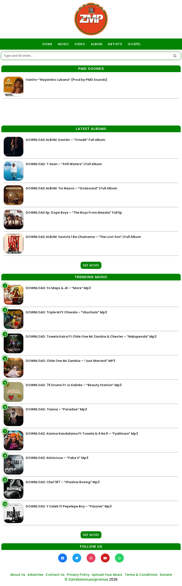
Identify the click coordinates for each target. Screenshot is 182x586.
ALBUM (96, 44)
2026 (113, 579)
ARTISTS (115, 44)
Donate (166, 574)
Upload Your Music (107, 574)
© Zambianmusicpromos (86, 579)
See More (91, 265)
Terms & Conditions (141, 574)
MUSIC (63, 44)
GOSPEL (134, 44)
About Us (17, 574)
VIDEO (80, 44)
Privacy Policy (78, 574)
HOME (47, 44)
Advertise (35, 574)
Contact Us (55, 574)
